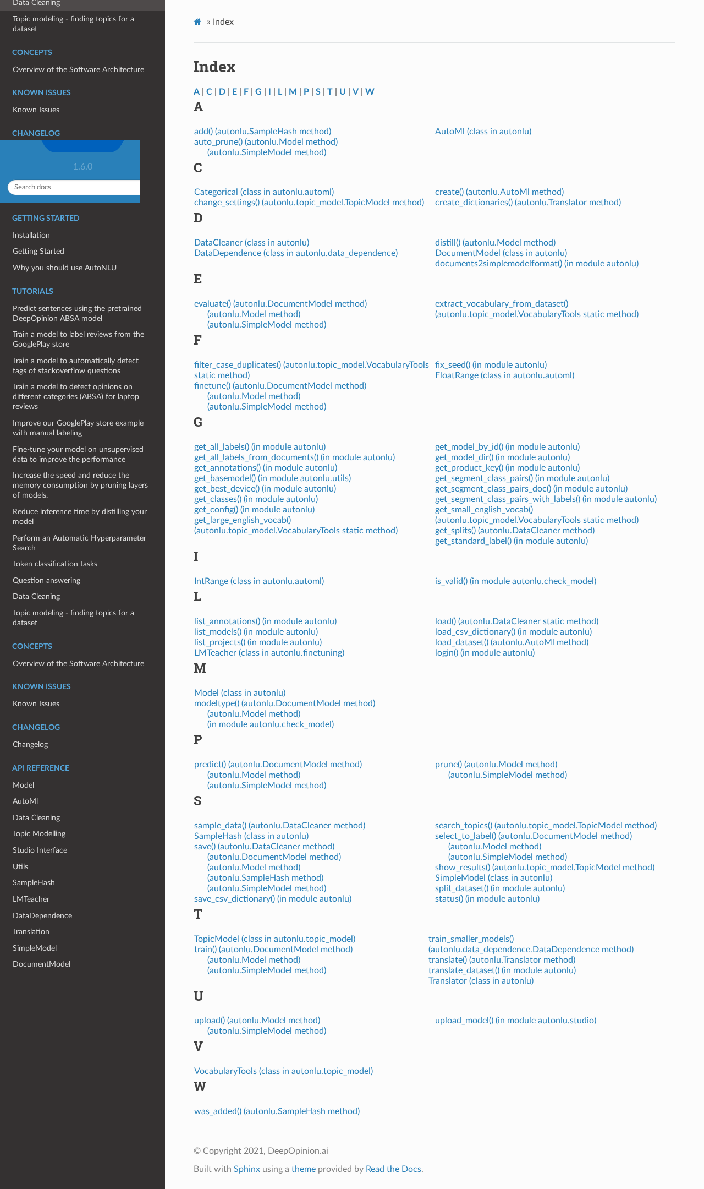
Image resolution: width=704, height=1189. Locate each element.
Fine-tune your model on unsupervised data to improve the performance (78, 454)
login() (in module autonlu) (485, 652)
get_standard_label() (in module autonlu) (511, 541)
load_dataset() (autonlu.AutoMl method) (511, 642)
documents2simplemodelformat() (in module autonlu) (537, 263)
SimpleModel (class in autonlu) (493, 878)
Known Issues (36, 704)
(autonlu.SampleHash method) (265, 878)
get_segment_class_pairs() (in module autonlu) (522, 478)
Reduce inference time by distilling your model (80, 517)
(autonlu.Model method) (253, 314)
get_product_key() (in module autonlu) (507, 467)
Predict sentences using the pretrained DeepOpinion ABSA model (77, 313)
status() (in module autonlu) (487, 899)
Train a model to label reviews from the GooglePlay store (78, 339)
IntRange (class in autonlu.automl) (259, 581)
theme (304, 1169)
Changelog (30, 744)
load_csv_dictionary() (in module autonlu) (513, 632)
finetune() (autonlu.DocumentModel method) (280, 385)
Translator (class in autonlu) (481, 981)
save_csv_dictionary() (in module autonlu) (272, 899)
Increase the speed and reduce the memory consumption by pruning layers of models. (80, 485)
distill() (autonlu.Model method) (495, 242)
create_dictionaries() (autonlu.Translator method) (528, 202)
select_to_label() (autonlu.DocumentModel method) (533, 836)
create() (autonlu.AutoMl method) (499, 192)
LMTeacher (31, 899)
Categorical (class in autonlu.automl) (264, 192)
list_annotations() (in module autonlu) (265, 621)
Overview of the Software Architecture (78, 663)
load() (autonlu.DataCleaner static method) (516, 621)
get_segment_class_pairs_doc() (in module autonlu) (531, 488)
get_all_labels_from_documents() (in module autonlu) (294, 457)
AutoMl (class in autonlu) (483, 131)
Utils (20, 867)
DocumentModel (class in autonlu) (501, 253)
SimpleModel (35, 948)
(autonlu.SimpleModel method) (266, 152)
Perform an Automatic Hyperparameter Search (79, 543)
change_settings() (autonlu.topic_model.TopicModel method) (309, 202)
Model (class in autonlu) (239, 693)
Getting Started (38, 251)
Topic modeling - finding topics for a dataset (73, 618)
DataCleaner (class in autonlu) (251, 242)
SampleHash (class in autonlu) (251, 836)
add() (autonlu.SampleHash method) (262, 131)
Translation (31, 932)
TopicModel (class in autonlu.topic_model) (274, 939)
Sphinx (247, 1169)
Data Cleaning (36, 596)
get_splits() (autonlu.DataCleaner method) (515, 530)
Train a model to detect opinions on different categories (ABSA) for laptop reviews (76, 397)
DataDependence (42, 916)
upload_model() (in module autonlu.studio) (515, 1020)
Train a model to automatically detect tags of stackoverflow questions (76, 366)
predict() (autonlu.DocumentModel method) (278, 764)
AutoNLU (87, 14)
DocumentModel (41, 964)
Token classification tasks (55, 564)
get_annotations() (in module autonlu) (265, 467)
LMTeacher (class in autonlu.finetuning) (269, 652)
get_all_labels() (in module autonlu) (260, 447)
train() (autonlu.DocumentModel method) (273, 949)
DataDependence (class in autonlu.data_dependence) (296, 253)
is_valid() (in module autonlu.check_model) (515, 581)
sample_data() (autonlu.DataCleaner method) (279, 825)
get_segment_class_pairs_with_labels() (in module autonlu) (546, 499)
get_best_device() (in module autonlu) (265, 488)
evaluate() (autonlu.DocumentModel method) (280, 303)
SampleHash (34, 883)
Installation (31, 235)
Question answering (46, 580)
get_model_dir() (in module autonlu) (502, 457)
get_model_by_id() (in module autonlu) (507, 447)
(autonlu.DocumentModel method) (274, 857)
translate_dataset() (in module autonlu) (502, 970)
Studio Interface (40, 850)
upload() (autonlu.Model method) (257, 1020)
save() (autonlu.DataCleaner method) (264, 846)
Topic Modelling (39, 834)
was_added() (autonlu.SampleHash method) (277, 1111)
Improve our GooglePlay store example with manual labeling (78, 428)
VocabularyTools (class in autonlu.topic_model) (283, 1071)
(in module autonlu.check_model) (270, 724)
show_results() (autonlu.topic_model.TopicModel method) (544, 867)
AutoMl (25, 801)
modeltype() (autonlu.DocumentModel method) (284, 703)
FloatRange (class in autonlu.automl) (504, 375)
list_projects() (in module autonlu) (258, 642)
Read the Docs (393, 1169)
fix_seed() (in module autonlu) (491, 365)
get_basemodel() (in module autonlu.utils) (272, 478)
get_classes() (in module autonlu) (256, 499)
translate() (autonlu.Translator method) (501, 960)
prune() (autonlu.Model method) (496, 764)
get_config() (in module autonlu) (254, 509)
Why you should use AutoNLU (65, 268)
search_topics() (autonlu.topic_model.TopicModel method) (546, 825)
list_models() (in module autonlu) (256, 632)
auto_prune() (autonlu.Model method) (266, 142)
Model (23, 785)
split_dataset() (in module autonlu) (500, 888)
